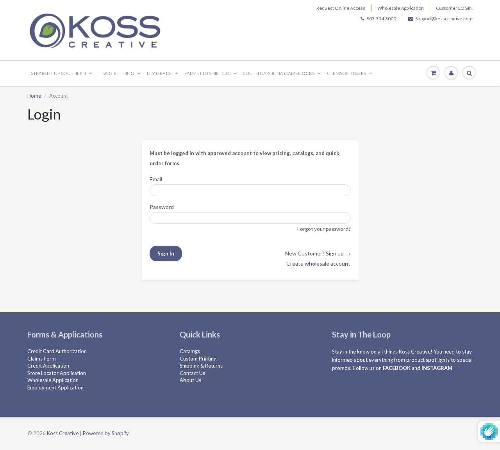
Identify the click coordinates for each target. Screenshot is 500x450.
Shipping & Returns (201, 365)
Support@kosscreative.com (444, 18)
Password (162, 207)
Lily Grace (159, 73)
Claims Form (41, 358)
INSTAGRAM (436, 368)
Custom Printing (198, 358)
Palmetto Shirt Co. (207, 73)
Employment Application (55, 387)
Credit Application (48, 365)
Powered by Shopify (106, 433)
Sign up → (338, 253)
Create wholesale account (318, 263)
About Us (190, 380)
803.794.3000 (381, 18)
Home (34, 96)
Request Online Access (340, 8)
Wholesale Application (400, 8)
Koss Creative (63, 433)
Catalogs (190, 351)
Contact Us (192, 373)
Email (156, 179)
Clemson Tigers (346, 73)
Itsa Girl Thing (116, 73)
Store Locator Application (56, 373)
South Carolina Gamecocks (278, 73)
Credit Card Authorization (57, 351)
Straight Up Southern (58, 73)
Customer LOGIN (454, 8)
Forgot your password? (324, 229)
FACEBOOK (397, 368)
